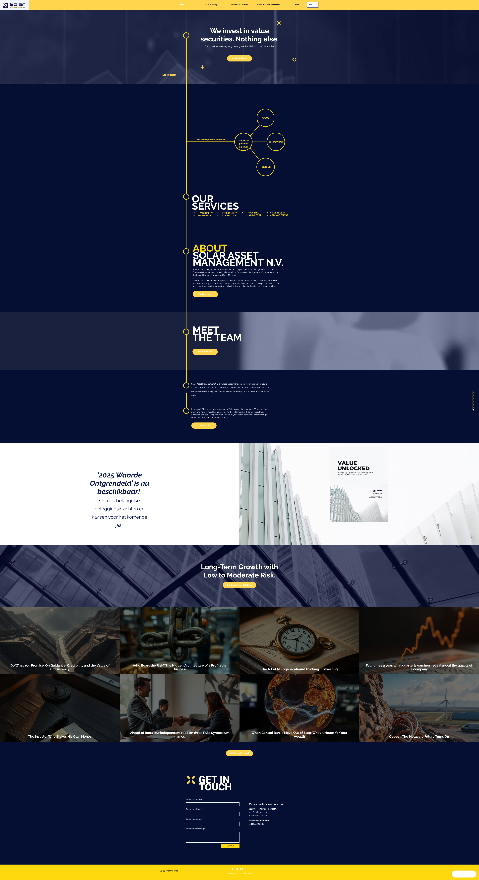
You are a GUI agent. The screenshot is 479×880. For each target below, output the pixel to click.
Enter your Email (193, 809)
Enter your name (194, 799)
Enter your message (195, 829)
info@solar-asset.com (259, 820)
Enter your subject (194, 819)
